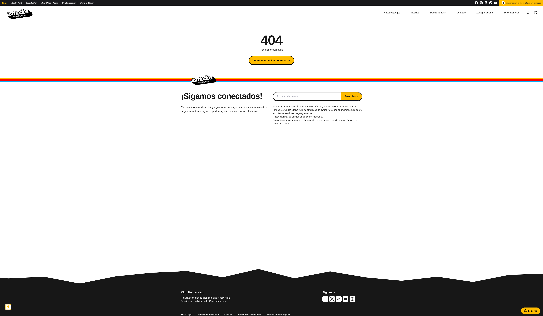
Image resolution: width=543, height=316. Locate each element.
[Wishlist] (535, 12)
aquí (353, 110)
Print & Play (31, 3)
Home (4, 3)
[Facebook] (476, 3)
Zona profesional (484, 12)
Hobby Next (16, 3)
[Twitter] (332, 299)
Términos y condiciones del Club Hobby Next (203, 301)
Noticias (415, 12)
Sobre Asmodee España (278, 314)
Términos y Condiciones (249, 314)
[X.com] (486, 3)
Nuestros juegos (392, 12)
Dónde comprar (69, 3)
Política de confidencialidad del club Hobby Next (205, 298)
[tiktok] (339, 299)
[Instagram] (481, 3)
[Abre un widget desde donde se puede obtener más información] (530, 311)
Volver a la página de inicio (269, 60)
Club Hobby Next (192, 292)
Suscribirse (351, 96)
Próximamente (511, 12)
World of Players (87, 3)
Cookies (228, 314)
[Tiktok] (490, 3)
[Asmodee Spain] (20, 13)
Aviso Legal (186, 314)
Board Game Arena (49, 3)
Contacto (461, 12)
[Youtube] (495, 3)
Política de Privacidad (208, 314)
